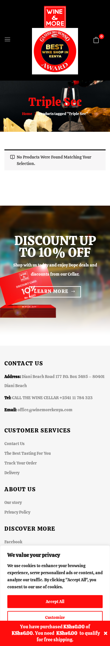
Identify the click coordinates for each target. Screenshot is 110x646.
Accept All (55, 601)
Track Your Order (20, 463)
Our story (13, 502)
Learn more (51, 291)
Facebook (13, 542)
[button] (96, 40)
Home (27, 113)
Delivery (11, 472)
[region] (55, 595)
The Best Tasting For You (27, 453)
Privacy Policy (17, 512)
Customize (55, 617)
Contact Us (14, 443)
